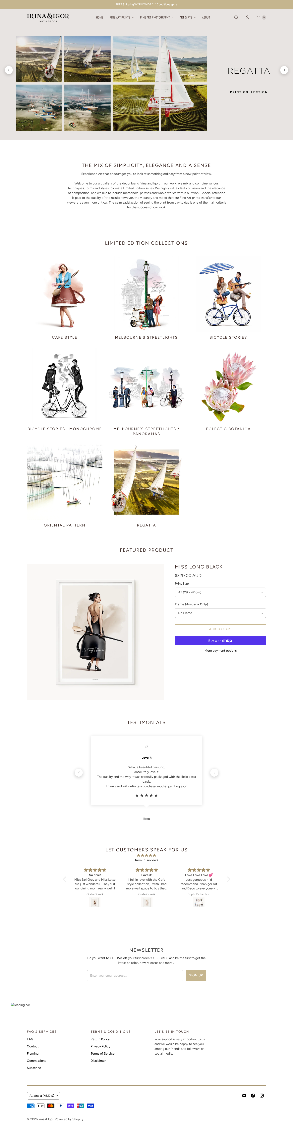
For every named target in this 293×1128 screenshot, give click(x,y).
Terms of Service (103, 1053)
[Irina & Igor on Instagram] (261, 1095)
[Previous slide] (9, 70)
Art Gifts (186, 17)
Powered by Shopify (69, 1119)
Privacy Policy (100, 1046)
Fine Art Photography (155, 17)
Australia (41, 1096)
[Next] (214, 773)
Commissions (36, 1061)
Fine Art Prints (120, 17)
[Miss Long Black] (95, 632)
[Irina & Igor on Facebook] (253, 1095)
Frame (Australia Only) (191, 604)
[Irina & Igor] (48, 17)
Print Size (182, 583)
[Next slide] (284, 70)
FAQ (30, 1039)
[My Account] (247, 17)
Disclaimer (98, 1061)
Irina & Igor (45, 1119)
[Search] (236, 17)
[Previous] (79, 773)
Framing (32, 1053)
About (206, 17)
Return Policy (100, 1039)
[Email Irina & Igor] (244, 1095)
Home (99, 17)
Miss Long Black (199, 567)
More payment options (221, 650)
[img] (147, 855)
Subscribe (34, 1068)
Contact (33, 1046)
